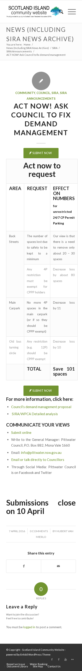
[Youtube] (65, 659)
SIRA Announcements (19, 51)
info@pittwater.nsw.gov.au (41, 452)
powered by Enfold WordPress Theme (28, 654)
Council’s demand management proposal (41, 407)
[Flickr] (72, 659)
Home (27, 44)
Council (43, 93)
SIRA (54, 47)
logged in (29, 627)
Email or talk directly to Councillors (37, 460)
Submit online (21, 432)
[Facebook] (52, 659)
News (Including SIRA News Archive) (27, 47)
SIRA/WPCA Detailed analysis (35, 414)
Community (25, 93)
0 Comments (39, 531)
